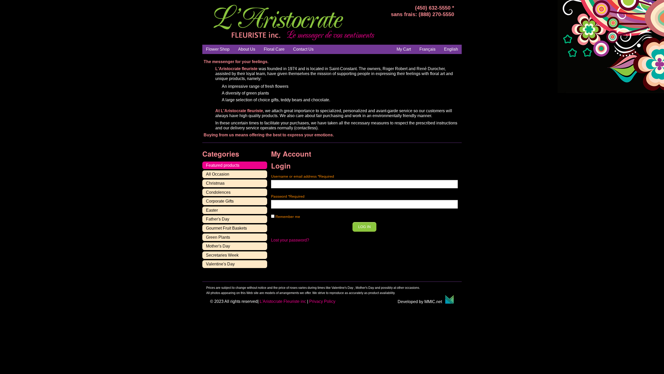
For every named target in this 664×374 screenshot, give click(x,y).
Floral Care (274, 49)
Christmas (215, 183)
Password (288, 196)
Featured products (222, 165)
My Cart (404, 49)
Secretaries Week (222, 255)
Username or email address (302, 176)
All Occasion (217, 174)
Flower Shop (218, 49)
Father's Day (217, 219)
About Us (246, 49)
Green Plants (218, 237)
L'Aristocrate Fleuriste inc (283, 301)
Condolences (218, 192)
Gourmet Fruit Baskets (226, 228)
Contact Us (303, 49)
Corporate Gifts (220, 201)
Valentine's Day (220, 264)
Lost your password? (290, 240)
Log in (364, 227)
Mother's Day (218, 246)
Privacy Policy (322, 301)
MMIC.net (434, 301)
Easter (212, 210)
